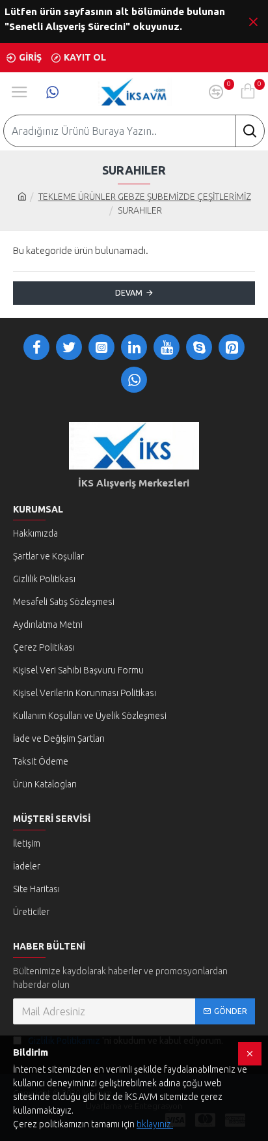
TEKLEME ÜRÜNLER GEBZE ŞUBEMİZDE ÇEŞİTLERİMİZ (144, 196)
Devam (128, 293)
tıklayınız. (155, 1124)
